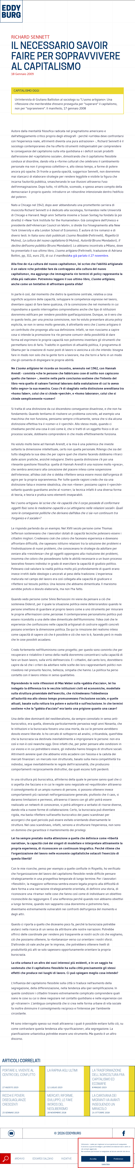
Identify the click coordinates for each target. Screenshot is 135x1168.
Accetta (93, 1159)
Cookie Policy (106, 1164)
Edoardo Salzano (43, 1158)
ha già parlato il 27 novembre (88, 255)
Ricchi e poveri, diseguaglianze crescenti (14, 1100)
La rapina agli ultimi (62, 1070)
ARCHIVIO (20, 1158)
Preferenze (118, 1159)
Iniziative (66, 1158)
